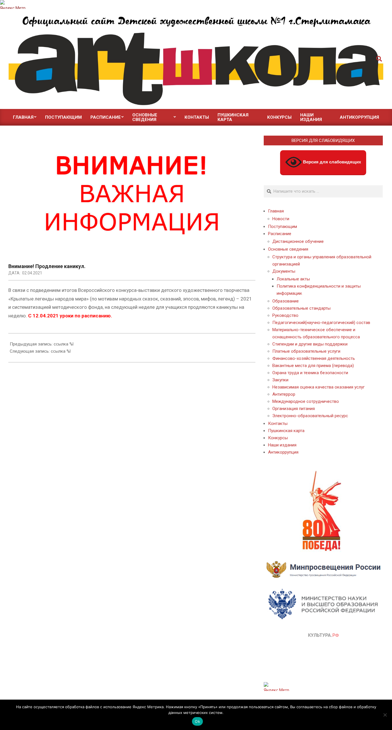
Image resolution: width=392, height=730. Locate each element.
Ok (197, 721)
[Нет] (385, 715)
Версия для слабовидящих (331, 161)
